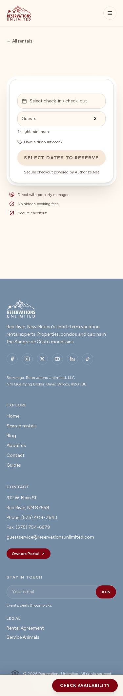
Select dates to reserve (61, 158)
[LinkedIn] (72, 359)
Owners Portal (25, 553)
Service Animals (23, 637)
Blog (11, 435)
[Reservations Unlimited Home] (19, 13)
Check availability (85, 685)
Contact (16, 455)
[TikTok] (87, 359)
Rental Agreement (25, 628)
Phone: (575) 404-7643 (32, 517)
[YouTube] (57, 359)
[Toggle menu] (109, 13)
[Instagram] (27, 359)
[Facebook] (12, 359)
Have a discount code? (43, 142)
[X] (42, 359)
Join (106, 592)
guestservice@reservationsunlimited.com (50, 537)
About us (16, 445)
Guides (14, 465)
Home (13, 416)
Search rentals (22, 426)
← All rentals (19, 41)
